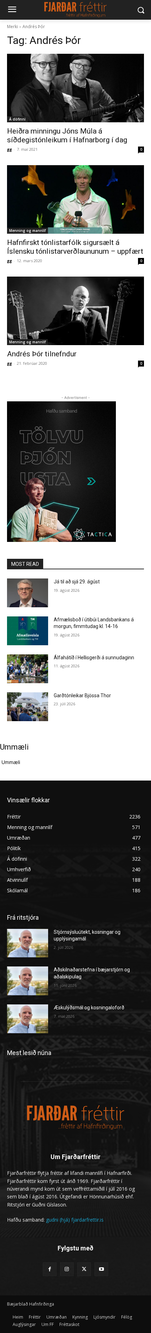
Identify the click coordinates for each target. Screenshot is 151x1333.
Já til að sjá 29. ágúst (77, 581)
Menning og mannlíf (27, 230)
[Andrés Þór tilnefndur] (75, 311)
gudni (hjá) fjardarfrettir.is (75, 1219)
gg (9, 149)
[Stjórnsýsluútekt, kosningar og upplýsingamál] (27, 943)
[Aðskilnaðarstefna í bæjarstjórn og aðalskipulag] (27, 980)
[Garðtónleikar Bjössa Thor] (27, 706)
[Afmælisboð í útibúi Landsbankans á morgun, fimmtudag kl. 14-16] (27, 630)
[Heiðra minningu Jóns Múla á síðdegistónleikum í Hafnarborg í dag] (75, 88)
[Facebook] (50, 1269)
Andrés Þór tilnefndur (42, 354)
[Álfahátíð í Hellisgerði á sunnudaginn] (27, 668)
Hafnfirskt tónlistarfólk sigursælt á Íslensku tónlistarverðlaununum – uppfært (75, 246)
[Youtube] (101, 1269)
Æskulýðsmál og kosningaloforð (89, 1007)
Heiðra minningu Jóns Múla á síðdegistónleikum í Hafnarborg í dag (67, 135)
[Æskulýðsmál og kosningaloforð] (27, 1018)
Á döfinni (17, 119)
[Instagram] (67, 1269)
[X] (84, 1269)
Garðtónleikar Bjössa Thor (82, 695)
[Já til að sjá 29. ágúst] (27, 592)
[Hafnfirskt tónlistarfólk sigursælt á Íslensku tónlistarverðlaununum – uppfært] (75, 199)
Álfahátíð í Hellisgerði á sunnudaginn (94, 657)
